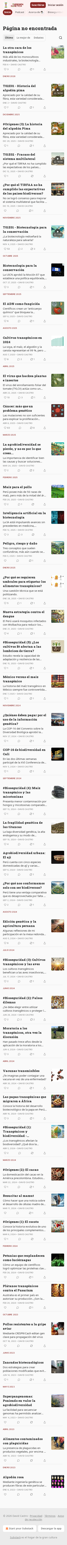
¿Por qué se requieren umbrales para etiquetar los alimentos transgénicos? (24, 581)
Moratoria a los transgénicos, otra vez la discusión (22, 1032)
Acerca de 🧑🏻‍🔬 (36, 12)
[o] (58, 90)
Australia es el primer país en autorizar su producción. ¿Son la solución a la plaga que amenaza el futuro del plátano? (24, 1296)
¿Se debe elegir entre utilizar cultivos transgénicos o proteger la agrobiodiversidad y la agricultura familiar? (24, 1008)
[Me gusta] (5, 211)
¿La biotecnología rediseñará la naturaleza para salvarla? (22, 238)
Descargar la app (51, 1528)
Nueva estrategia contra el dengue (23, 614)
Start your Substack (21, 1528)
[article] (33, 58)
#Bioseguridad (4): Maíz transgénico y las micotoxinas (21, 792)
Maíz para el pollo (17, 487)
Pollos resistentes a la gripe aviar (24, 1326)
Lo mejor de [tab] (23, 37)
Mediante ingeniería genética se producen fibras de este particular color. (23, 1483)
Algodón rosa (13, 1477)
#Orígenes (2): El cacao (20, 1170)
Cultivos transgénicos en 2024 (22, 340)
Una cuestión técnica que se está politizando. (23, 592)
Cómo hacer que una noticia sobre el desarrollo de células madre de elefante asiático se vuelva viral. (24, 1202)
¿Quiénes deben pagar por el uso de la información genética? (24, 719)
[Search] (60, 37)
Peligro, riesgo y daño (20, 543)
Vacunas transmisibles (21, 1071)
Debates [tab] (38, 37)
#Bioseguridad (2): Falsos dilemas (23, 1000)
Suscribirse (38, 5)
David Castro (18, 64)
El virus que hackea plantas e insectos (24, 378)
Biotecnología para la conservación (20, 267)
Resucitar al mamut (18, 1196)
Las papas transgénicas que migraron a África (24, 1099)
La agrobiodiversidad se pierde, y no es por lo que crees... (22, 448)
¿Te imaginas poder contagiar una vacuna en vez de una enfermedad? (24, 1077)
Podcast (19, 12)
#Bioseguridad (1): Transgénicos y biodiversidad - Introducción (17, 1131)
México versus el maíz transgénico (20, 679)
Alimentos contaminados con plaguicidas (23, 1441)
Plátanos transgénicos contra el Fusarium (20, 1288)
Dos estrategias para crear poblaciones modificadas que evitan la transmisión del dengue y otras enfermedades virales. (25, 1369)
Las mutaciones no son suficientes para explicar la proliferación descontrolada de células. (24, 417)
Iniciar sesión (55, 5)
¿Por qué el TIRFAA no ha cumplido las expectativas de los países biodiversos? (24, 165)
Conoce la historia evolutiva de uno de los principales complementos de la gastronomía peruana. (24, 1228)
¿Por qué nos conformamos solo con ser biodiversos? (24, 885)
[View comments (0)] (19, 69)
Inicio (7, 12)
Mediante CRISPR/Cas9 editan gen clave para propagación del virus (24, 1335)
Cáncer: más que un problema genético (18, 408)
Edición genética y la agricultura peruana (19, 923)
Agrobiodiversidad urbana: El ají (24, 855)
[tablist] (24, 37)
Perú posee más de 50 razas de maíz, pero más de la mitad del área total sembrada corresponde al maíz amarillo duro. (25, 493)
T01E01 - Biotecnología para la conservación (25, 229)
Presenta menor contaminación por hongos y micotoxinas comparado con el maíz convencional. (24, 803)
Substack (15, 1537)
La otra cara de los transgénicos (17, 50)
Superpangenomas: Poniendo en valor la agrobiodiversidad (19, 1400)
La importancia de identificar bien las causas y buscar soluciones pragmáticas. (23, 459)
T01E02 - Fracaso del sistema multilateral (19, 156)
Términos (50, 1516)
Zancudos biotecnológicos (23, 1362)
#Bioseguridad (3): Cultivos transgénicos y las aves (24, 962)
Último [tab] (9, 37)
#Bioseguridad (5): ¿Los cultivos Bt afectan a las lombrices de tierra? (22, 646)
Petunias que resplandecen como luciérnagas (24, 1258)
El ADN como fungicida (21, 304)
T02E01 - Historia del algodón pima (19, 88)
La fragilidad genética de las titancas (23, 825)
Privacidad (36, 1516)
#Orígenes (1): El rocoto (21, 1222)
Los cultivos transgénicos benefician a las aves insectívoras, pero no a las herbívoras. (23, 970)
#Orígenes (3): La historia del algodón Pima (22, 126)
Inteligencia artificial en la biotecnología (24, 515)
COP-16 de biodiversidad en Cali (24, 752)
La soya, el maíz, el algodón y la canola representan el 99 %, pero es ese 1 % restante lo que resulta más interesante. (25, 348)
